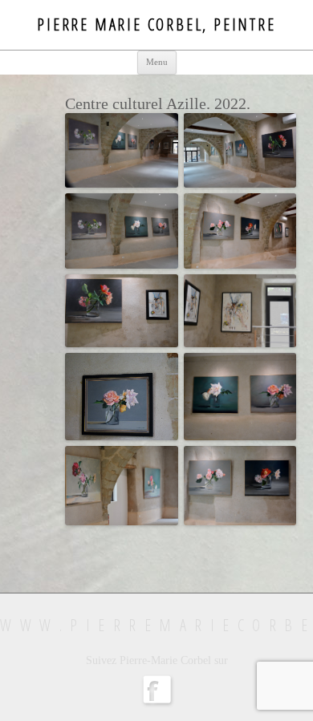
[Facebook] (156, 705)
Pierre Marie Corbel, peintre (156, 25)
